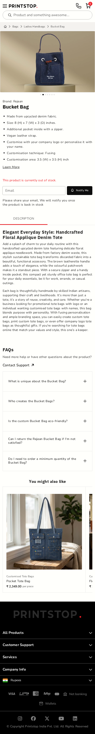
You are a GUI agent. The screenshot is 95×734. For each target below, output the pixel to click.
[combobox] (47, 680)
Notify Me (82, 190)
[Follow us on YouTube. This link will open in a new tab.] (61, 718)
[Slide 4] (47, 94)
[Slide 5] (49, 94)
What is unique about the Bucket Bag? (37, 381)
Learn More (11, 167)
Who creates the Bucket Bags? (31, 401)
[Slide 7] (54, 94)
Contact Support (16, 365)
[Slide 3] (45, 94)
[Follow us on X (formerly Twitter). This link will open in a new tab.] (47, 718)
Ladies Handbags (34, 26)
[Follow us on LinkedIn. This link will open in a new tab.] (75, 718)
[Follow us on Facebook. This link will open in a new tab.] (33, 718)
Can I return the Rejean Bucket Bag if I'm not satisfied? (42, 441)
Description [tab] (23, 218)
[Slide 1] (41, 94)
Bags (15, 26)
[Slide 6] (52, 94)
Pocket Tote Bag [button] (18, 581)
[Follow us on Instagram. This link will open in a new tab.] (20, 718)
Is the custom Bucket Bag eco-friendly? (38, 421)
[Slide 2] (43, 94)
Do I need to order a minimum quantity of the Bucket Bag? (42, 461)
